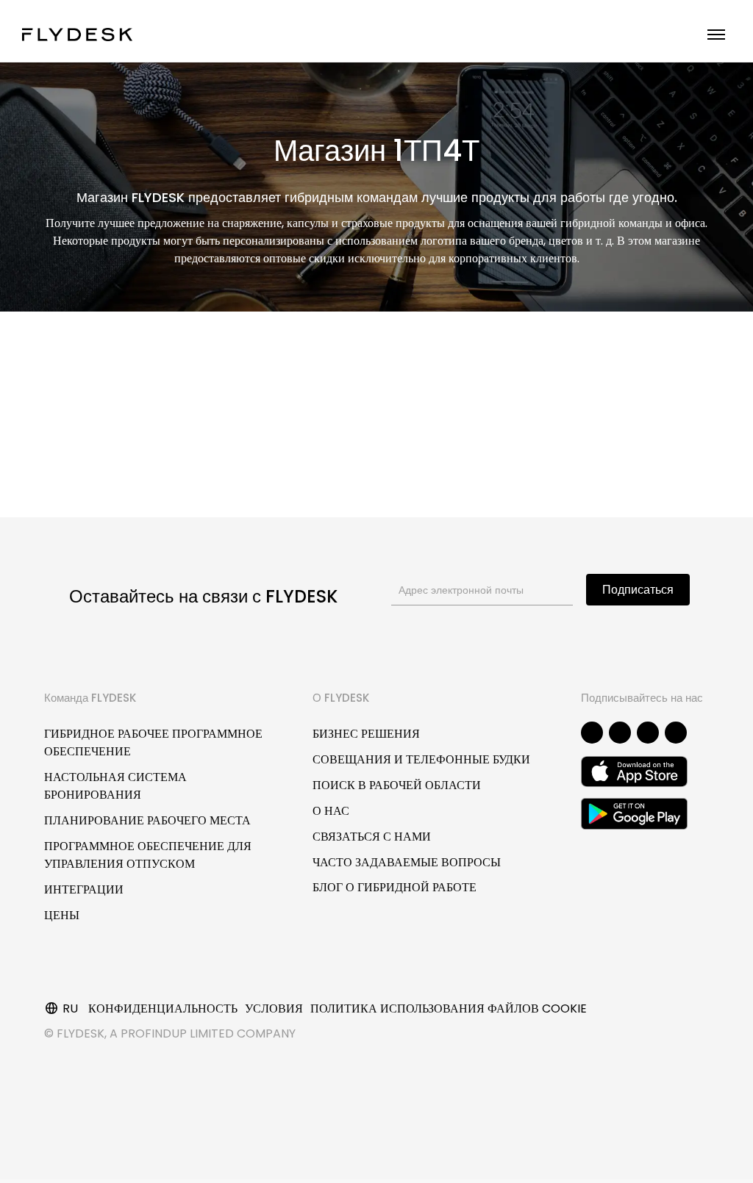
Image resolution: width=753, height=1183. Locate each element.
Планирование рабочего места (147, 820)
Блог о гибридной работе (395, 887)
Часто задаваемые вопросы (407, 862)
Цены (61, 915)
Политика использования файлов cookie (448, 1008)
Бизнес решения (366, 733)
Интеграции (84, 889)
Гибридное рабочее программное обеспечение (153, 742)
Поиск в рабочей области (397, 785)
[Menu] (716, 34)
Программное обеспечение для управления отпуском (147, 855)
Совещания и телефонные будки (421, 759)
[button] (592, 733)
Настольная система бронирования (115, 786)
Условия (274, 1008)
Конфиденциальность (163, 1008)
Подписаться (638, 589)
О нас (331, 810)
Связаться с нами (372, 836)
